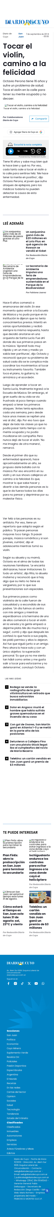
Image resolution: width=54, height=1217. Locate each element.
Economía (12, 1044)
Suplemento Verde (17, 1052)
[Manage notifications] (47, 1190)
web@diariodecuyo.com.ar (27, 1171)
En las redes (13, 1087)
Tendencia (13, 1114)
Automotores (14, 1135)
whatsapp (43, 983)
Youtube (36, 983)
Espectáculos (14, 1070)
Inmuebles (13, 1131)
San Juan (21, 35)
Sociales (11, 1100)
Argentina (12, 1074)
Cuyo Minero (14, 1048)
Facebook (8, 983)
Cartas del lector (16, 1092)
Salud (10, 1105)
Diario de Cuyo (7, 35)
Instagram (15, 983)
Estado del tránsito (17, 1118)
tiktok (22, 983)
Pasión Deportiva (16, 1065)
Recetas (11, 1083)
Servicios (12, 1144)
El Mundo (12, 1079)
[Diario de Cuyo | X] (39, 22)
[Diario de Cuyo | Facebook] (27, 22)
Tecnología (13, 1109)
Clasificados (13, 1127)
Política (11, 1039)
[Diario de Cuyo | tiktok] (45, 22)
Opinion (11, 1096)
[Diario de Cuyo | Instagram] (33, 22)
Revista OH (13, 1057)
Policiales (12, 1061)
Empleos (12, 1140)
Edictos (11, 1153)
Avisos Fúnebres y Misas (20, 1148)
